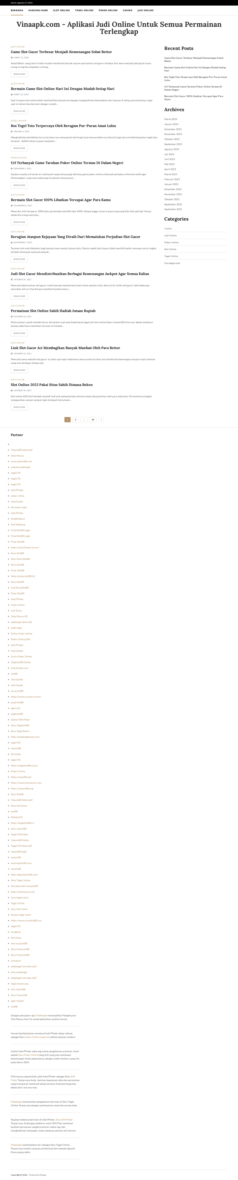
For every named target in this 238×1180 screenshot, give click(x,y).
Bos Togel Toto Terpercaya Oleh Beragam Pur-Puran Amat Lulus (63, 125)
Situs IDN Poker (64, 1119)
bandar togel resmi (21, 914)
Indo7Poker (17, 490)
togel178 (15, 472)
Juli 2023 (169, 154)
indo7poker (17, 501)
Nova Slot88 (17, 553)
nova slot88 (17, 690)
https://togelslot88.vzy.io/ (24, 765)
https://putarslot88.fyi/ (23, 576)
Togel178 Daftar (19, 834)
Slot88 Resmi (18, 518)
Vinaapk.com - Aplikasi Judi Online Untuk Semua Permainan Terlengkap (119, 28)
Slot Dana (16, 937)
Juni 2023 (169, 159)
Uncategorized (172, 263)
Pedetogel (41, 1015)
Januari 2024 (171, 124)
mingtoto (16, 931)
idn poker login (19, 507)
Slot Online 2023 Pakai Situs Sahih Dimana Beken (52, 384)
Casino (127, 10)
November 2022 (173, 194)
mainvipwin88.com (21, 863)
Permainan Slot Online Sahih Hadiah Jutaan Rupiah (53, 311)
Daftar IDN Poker (20, 719)
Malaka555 (17, 817)
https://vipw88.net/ (21, 776)
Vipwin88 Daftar (20, 840)
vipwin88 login (19, 851)
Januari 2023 (171, 184)
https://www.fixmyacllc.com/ (26, 782)
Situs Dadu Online (28, 1054)
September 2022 (173, 204)
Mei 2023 (169, 164)
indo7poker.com (19, 667)
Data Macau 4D (19, 616)
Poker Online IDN (20, 639)
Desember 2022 (173, 189)
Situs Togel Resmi (20, 731)
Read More (19, 74)
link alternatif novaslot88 (24, 886)
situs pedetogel (19, 972)
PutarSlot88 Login (20, 530)
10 (93, 419)
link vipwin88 (18, 989)
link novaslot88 (19, 943)
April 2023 (170, 169)
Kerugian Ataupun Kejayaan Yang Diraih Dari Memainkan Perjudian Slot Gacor (75, 236)
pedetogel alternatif (21, 622)
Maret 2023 (170, 174)
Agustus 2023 (171, 149)
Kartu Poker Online (21, 656)
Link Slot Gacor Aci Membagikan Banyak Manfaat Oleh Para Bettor (65, 348)
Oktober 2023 (171, 139)
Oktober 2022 (171, 199)
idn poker (16, 754)
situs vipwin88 (18, 828)
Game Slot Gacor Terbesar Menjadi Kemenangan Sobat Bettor (61, 52)
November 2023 (173, 134)
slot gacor (16, 960)
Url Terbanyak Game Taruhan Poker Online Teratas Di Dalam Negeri (67, 163)
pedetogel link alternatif (24, 966)
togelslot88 (17, 713)
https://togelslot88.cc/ (23, 822)
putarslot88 (17, 702)
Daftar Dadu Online (21, 633)
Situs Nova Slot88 (20, 558)
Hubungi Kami (38, 10)
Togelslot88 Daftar (21, 662)
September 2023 (173, 144)
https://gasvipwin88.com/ (24, 874)
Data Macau (17, 455)
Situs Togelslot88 (20, 725)
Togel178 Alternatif (21, 845)
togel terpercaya (19, 983)
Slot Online (61, 10)
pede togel (16, 627)
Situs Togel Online (20, 880)
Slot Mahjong (18, 524)
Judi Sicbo (16, 610)
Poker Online (108, 10)
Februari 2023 (172, 179)
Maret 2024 (170, 119)
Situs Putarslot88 (20, 949)
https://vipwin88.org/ (22, 788)
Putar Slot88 (17, 541)
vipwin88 (16, 748)
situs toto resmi (19, 908)
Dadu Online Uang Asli (37, 1036)
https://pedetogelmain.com (25, 736)
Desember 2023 (173, 129)
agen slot (15, 708)
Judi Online (146, 10)
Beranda (17, 10)
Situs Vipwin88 (19, 995)
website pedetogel (20, 467)
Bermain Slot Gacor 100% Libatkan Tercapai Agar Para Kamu (61, 200)
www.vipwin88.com (21, 461)
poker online (17, 495)
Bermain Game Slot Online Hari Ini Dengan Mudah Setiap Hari (62, 88)
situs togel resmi (19, 897)
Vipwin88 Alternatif (22, 449)
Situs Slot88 (17, 794)
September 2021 (173, 209)
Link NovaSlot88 (20, 587)
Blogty (43, 1175)
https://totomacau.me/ (23, 891)
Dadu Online (18, 604)
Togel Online (84, 10)
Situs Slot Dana (19, 805)
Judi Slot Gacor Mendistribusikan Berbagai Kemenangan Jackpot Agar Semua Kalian (80, 273)
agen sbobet (17, 1000)
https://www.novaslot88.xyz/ (26, 920)
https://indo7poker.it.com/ (25, 547)
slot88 (14, 673)
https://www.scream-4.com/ (26, 696)
